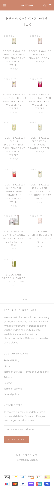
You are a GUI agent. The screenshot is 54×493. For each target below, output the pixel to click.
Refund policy (11, 394)
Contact (8, 383)
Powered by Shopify (27, 460)
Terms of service (13, 388)
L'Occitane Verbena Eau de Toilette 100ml (14, 278)
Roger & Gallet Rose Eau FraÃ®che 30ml (40, 55)
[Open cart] (50, 5)
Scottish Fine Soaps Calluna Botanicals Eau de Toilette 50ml (14, 238)
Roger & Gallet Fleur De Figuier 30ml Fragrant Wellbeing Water (14, 101)
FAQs (7, 366)
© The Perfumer (27, 455)
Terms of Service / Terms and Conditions (26, 371)
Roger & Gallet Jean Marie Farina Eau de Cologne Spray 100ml (40, 191)
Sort (25, 299)
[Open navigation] (4, 5)
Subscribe (16, 439)
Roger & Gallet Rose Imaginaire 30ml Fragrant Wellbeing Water (40, 101)
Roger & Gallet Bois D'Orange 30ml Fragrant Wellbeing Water (14, 58)
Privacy (8, 377)
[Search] (44, 5)
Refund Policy (11, 360)
